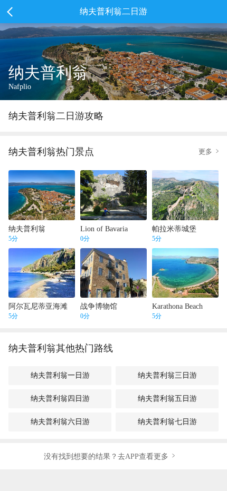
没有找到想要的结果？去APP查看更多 (106, 456)
